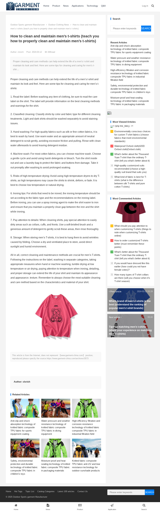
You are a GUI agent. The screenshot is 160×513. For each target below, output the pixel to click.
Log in (145, 6)
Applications (78, 6)
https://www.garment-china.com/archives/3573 (67, 358)
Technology (92, 6)
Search (146, 28)
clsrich (21, 52)
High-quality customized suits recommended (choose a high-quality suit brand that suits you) (130, 168)
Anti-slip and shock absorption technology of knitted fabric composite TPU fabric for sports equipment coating (22, 427)
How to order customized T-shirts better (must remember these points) (131, 243)
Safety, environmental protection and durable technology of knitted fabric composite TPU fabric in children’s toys (24, 467)
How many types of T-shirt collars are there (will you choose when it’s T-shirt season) (132, 277)
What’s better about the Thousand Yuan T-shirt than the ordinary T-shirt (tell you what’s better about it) (132, 157)
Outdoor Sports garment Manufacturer (27, 25)
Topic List (29, 491)
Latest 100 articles (66, 491)
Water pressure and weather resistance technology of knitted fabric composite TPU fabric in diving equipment (55, 427)
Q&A (103, 6)
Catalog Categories (46, 491)
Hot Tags (18, 491)
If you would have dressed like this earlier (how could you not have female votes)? (131, 266)
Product (56, 6)
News (66, 6)
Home (46, 6)
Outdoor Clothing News (58, 25)
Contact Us (83, 491)
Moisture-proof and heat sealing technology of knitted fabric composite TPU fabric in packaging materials (129, 101)
